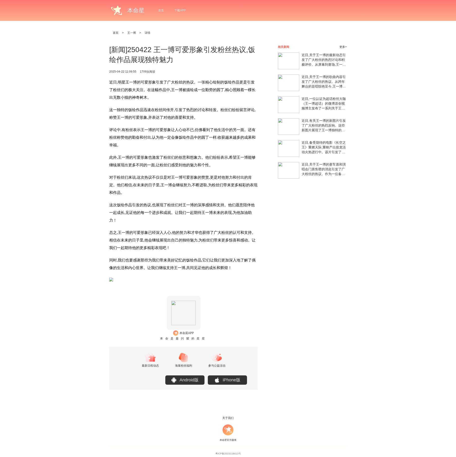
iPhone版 (231, 380)
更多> (343, 47)
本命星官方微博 (228, 440)
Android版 (189, 380)
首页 (161, 10)
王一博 (131, 32)
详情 (147, 32)
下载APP (180, 10)
